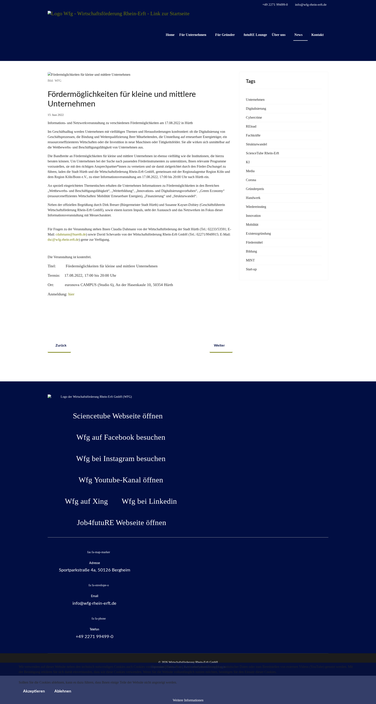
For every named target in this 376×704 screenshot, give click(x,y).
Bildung (251, 251)
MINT (250, 260)
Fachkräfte (253, 135)
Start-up (251, 269)
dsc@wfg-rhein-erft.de (63, 239)
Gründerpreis (255, 189)
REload (251, 126)
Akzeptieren (34, 691)
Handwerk (253, 198)
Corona (251, 180)
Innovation (253, 215)
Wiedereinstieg (256, 207)
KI (248, 162)
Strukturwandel (256, 144)
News (298, 35)
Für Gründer (225, 35)
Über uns (278, 35)
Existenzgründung (258, 233)
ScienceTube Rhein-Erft (262, 153)
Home (170, 35)
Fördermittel (254, 242)
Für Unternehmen (192, 35)
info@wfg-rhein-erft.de (311, 4)
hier (71, 294)
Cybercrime (254, 117)
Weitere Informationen (188, 700)
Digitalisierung (256, 108)
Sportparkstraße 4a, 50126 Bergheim (94, 570)
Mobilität (252, 224)
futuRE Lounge (255, 35)
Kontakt (317, 35)
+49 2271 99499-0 (275, 4)
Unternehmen (255, 99)
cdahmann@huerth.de (71, 234)
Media (250, 171)
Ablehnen (62, 691)
